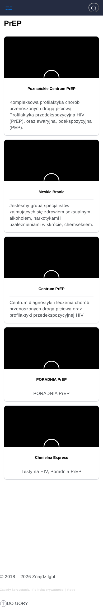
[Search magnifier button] (98, 518)
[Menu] (8, 8)
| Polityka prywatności (48, 589)
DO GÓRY (17, 603)
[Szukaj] (93, 7)
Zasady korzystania (15, 589)
